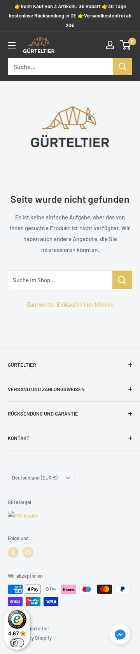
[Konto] (110, 45)
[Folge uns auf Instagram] (28, 552)
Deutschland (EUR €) (35, 478)
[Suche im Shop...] (122, 280)
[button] (120, 635)
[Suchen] (122, 66)
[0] (126, 45)
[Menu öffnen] (12, 45)
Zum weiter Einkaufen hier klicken (70, 304)
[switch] (17, 642)
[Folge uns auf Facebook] (13, 552)
